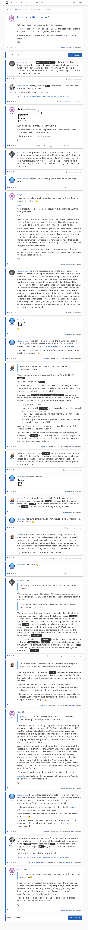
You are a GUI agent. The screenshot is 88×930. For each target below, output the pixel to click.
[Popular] (26, 2)
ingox (12, 184)
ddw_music (11, 21)
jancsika (12, 370)
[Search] (47, 2)
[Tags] (21, 2)
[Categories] (11, 2)
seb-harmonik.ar (64, 102)
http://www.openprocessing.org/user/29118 (55, 96)
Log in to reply (75, 55)
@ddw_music (22, 62)
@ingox (20, 195)
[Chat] (37, 2)
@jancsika (21, 477)
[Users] (32, 2)
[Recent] (16, 2)
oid (12, 67)
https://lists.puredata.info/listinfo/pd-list (55, 346)
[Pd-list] (42, 2)
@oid (19, 205)
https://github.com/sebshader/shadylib (29, 96)
